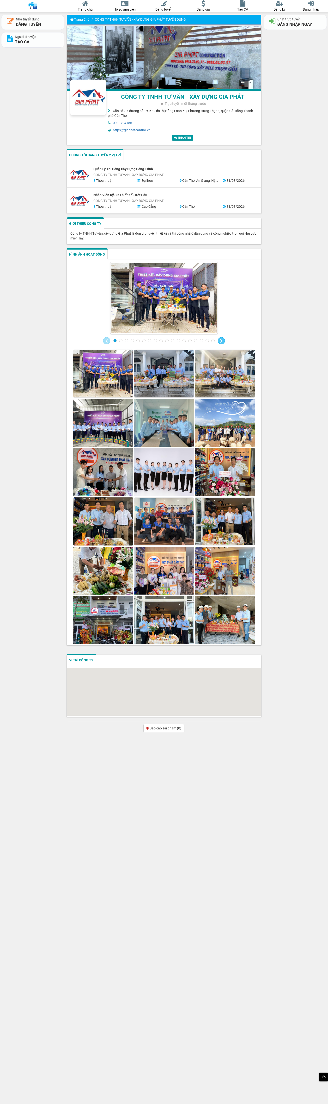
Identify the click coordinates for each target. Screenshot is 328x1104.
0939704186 (122, 123)
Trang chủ (81, 19)
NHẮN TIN (184, 137)
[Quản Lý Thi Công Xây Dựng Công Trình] (79, 175)
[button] (106, 340)
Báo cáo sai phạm (165, 728)
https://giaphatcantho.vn (132, 130)
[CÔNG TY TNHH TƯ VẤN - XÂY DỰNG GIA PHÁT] (164, 298)
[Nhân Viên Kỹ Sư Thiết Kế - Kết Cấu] (79, 201)
